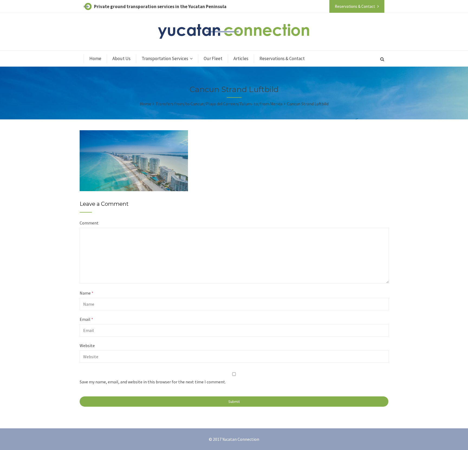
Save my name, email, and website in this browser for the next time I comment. (153, 381)
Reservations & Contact (282, 58)
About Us (121, 58)
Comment (89, 223)
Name (86, 293)
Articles (240, 58)
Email (86, 319)
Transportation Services (165, 58)
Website (87, 345)
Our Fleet (213, 58)
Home (95, 58)
